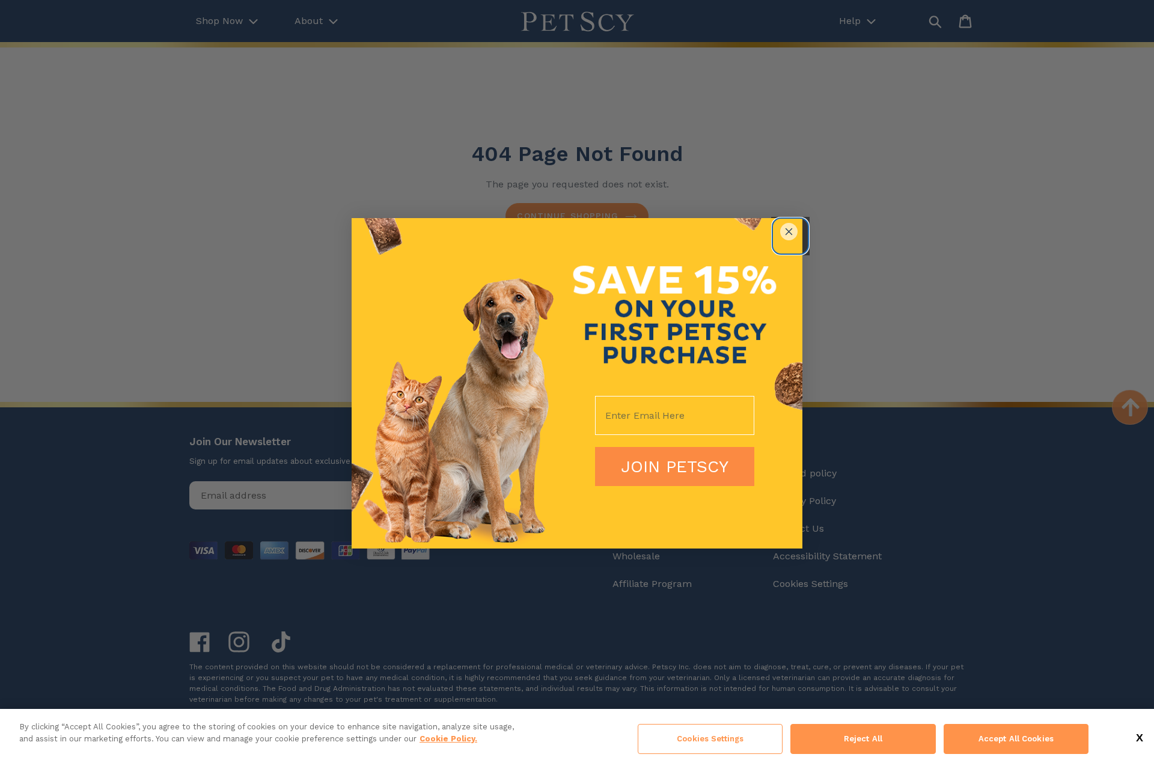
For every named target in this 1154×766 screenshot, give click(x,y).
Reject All (863, 738)
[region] (577, 737)
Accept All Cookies (1016, 738)
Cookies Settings (710, 738)
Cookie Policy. (448, 738)
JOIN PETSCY (674, 466)
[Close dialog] (789, 231)
